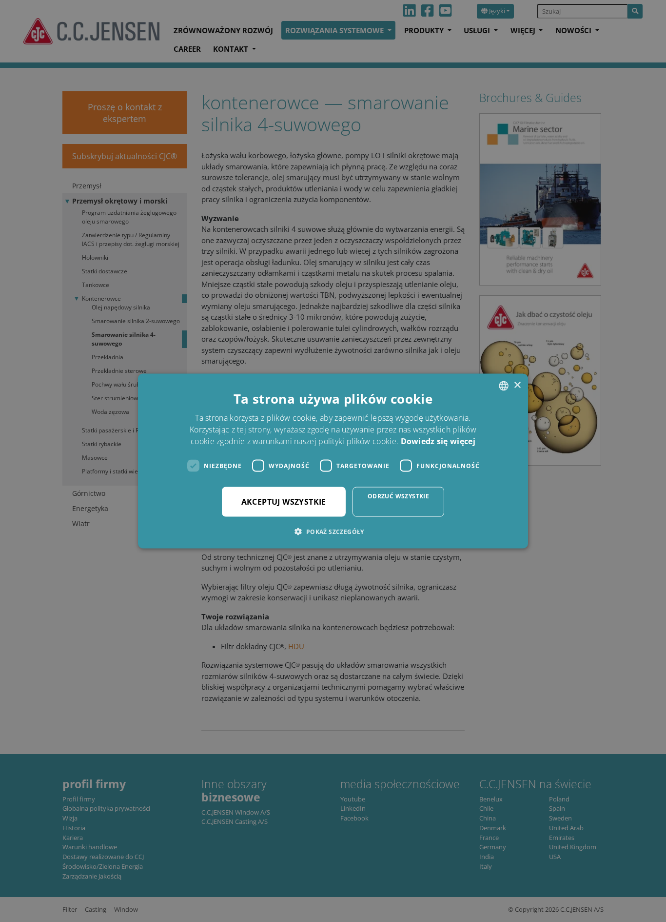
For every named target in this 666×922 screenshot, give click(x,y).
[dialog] (333, 461)
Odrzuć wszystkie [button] (398, 496)
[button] (333, 531)
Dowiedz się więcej (438, 441)
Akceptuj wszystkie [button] (283, 501)
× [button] (517, 385)
